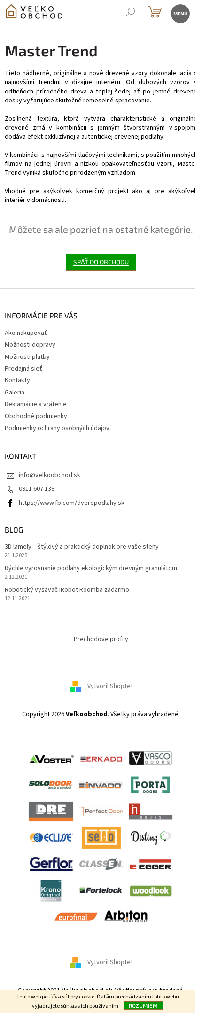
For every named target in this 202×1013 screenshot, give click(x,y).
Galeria (14, 392)
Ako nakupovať (26, 333)
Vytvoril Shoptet (110, 686)
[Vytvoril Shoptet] (78, 962)
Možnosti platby (27, 357)
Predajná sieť (23, 368)
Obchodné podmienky (36, 416)
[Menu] (179, 12)
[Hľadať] (130, 12)
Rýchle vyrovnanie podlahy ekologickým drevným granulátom (91, 568)
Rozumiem (143, 1005)
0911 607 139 (36, 489)
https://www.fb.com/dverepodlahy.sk (71, 503)
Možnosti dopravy (30, 344)
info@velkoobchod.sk (49, 475)
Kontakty (17, 380)
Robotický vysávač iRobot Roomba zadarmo (67, 590)
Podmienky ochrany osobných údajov (57, 428)
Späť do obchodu (101, 262)
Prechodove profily (101, 639)
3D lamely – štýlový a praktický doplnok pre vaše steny (82, 546)
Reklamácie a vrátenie (36, 404)
